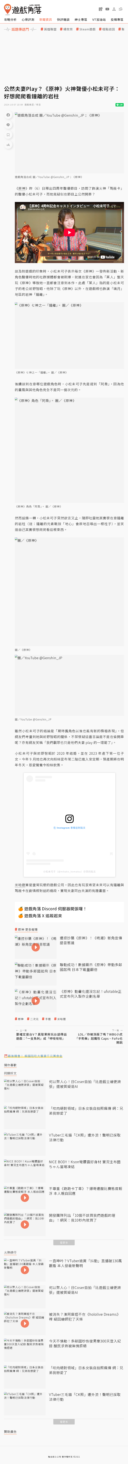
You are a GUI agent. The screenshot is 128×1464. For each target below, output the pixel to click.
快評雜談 (63, 19)
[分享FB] (8, 115)
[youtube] (107, 9)
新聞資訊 (45, 19)
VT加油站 (99, 19)
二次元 (34, 1019)
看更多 (64, 1242)
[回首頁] (22, 9)
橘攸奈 (68, 29)
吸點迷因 (108, 29)
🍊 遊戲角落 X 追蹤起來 (40, 915)
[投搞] (101, 9)
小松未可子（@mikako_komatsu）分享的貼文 (69, 871)
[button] (121, 9)
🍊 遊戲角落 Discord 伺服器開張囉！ (52, 908)
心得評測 (28, 19)
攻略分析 (10, 19)
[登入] (114, 9)
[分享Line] (8, 125)
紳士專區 (81, 19)
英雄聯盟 (50, 29)
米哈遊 (61, 1019)
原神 (21, 1019)
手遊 (48, 1019)
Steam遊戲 (88, 29)
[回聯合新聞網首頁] (7, 9)
